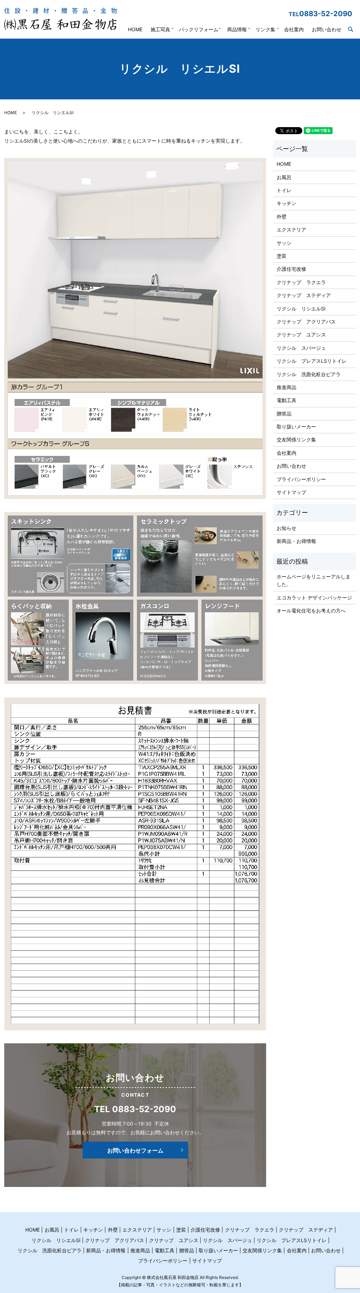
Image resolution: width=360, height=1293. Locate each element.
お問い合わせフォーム (135, 1150)
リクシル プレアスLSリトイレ (312, 361)
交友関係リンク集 (296, 439)
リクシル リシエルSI (301, 308)
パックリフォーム (198, 29)
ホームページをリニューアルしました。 (314, 580)
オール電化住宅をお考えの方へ (311, 610)
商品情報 (237, 29)
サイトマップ (291, 492)
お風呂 (284, 177)
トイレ (284, 190)
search (354, 30)
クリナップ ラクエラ (301, 282)
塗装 (282, 256)
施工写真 (160, 29)
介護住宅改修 (291, 269)
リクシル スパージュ (301, 348)
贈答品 (284, 413)
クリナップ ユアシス (301, 334)
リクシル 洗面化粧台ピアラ (309, 374)
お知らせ (286, 528)
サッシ (284, 243)
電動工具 (286, 400)
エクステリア (291, 229)
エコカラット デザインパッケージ (314, 597)
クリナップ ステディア (304, 295)
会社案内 (294, 29)
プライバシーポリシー (301, 479)
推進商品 (286, 387)
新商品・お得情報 (296, 541)
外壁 (282, 216)
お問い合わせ (326, 29)
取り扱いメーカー (296, 426)
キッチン (286, 203)
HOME (135, 29)
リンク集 (265, 29)
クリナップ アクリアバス (306, 321)
